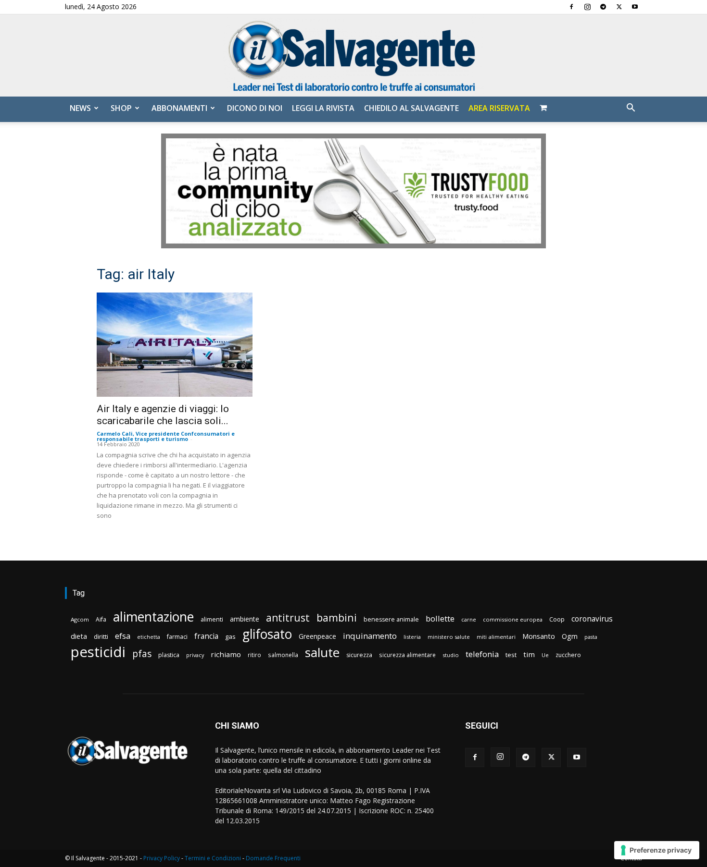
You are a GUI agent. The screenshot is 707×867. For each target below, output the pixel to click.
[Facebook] (571, 6)
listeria (412, 636)
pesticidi (98, 652)
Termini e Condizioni (213, 858)
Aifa (101, 619)
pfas (142, 654)
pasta (590, 637)
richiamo (226, 654)
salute (322, 652)
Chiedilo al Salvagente (411, 108)
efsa (122, 636)
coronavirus (592, 619)
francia (206, 636)
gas (230, 636)
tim (529, 654)
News (80, 108)
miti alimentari (496, 636)
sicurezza (359, 655)
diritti (101, 636)
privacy (195, 655)
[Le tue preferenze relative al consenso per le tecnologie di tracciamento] (656, 850)
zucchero (568, 655)
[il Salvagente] (353, 55)
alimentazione (153, 616)
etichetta (148, 636)
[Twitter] (619, 6)
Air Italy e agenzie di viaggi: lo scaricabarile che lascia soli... (163, 415)
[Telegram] (603, 6)
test (511, 654)
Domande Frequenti (273, 858)
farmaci (177, 637)
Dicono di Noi (254, 108)
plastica (168, 655)
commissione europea (513, 619)
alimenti (212, 619)
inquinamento (370, 636)
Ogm (570, 636)
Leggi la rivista (323, 108)
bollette (440, 618)
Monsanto (538, 636)
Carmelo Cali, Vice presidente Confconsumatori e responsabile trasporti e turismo (166, 436)
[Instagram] (587, 6)
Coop (557, 619)
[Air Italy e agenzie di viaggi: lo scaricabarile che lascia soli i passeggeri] (174, 345)
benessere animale (391, 619)
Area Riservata (499, 108)
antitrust (288, 617)
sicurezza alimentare (407, 655)
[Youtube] (635, 6)
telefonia (482, 654)
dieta (79, 636)
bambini (336, 617)
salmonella (283, 655)
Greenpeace (317, 636)
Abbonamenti (179, 108)
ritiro (254, 655)
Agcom (80, 619)
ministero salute (449, 636)
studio (450, 655)
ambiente (244, 618)
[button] (630, 108)
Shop (121, 108)
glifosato (267, 634)
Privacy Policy (161, 858)
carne (468, 619)
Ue (545, 655)
